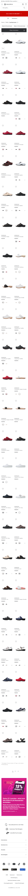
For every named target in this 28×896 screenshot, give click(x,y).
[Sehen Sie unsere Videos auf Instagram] (9, 864)
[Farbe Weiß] (23, 119)
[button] (9, 1)
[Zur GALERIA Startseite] (8, 4)
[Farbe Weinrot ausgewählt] (19, 149)
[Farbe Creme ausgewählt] (6, 210)
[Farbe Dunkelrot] (16, 88)
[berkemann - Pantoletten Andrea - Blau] (7, 41)
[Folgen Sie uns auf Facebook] (4, 864)
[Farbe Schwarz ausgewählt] (6, 58)
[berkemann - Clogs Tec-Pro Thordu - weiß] (21, 465)
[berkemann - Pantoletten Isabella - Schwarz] (21, 163)
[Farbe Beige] (3, 635)
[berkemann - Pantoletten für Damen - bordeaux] (7, 163)
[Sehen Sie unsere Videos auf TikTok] (19, 864)
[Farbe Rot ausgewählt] (6, 394)
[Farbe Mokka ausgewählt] (3, 604)
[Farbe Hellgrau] (6, 665)
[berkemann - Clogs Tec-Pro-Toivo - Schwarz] (21, 496)
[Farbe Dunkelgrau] (3, 394)
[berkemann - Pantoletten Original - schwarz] (21, 408)
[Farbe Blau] (3, 58)
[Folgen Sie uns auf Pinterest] (24, 864)
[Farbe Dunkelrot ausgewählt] (3, 149)
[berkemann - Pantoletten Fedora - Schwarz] (7, 102)
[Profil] (23, 4)
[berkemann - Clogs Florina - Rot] (21, 679)
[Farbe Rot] (6, 272)
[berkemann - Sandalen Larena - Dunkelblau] (7, 648)
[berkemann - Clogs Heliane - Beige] (7, 557)
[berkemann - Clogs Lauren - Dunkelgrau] (7, 255)
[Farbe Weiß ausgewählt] (23, 88)
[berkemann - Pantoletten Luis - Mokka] (21, 557)
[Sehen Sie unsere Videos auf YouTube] (14, 864)
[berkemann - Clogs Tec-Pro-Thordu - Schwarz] (7, 465)
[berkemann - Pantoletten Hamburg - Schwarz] (21, 255)
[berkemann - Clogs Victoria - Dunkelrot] (21, 72)
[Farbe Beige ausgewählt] (3, 574)
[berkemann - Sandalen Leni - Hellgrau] (21, 648)
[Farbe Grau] (23, 58)
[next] (18, 771)
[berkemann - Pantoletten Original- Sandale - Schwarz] (21, 377)
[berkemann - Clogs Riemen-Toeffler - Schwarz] (21, 316)
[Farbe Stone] (19, 180)
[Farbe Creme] (19, 58)
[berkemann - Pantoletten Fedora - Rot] (7, 438)
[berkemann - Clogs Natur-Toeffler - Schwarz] (21, 347)
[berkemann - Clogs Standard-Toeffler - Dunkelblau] (21, 286)
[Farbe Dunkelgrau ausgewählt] (3, 272)
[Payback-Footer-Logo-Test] (22, 869)
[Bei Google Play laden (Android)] (5, 869)
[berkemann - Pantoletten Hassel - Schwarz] (7, 225)
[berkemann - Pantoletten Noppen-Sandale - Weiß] (21, 587)
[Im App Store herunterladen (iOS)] (14, 869)
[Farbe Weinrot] (19, 241)
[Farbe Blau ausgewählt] (19, 635)
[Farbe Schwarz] (19, 88)
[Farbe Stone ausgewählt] (19, 543)
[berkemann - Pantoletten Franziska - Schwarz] (21, 133)
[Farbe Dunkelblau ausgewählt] (3, 333)
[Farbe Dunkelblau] (16, 302)
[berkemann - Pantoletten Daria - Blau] (21, 41)
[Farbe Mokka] (16, 574)
